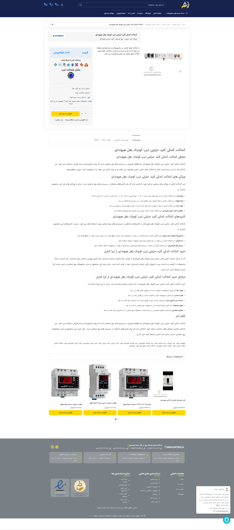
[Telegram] (57, 447)
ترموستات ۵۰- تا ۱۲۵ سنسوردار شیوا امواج (137, 404)
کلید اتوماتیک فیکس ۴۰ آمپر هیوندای (172, 400)
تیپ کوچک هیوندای (146, 343)
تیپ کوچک (171, 343)
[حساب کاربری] (62, 4)
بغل (177, 343)
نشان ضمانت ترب (70, 70)
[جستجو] (80, 5)
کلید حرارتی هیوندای (152, 24)
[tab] (136, 139)
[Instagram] (52, 447)
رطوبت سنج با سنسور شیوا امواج (71, 404)
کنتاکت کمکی (58, 343)
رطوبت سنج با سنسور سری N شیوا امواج (103, 403)
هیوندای (132, 346)
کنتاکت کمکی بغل (179, 346)
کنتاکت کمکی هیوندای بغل (145, 346)
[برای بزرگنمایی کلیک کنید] (180, 71)
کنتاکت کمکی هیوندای (164, 346)
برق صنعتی (175, 24)
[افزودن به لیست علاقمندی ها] (154, 373)
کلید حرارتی (165, 24)
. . (91, 516)
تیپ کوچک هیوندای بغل (129, 343)
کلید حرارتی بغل (104, 343)
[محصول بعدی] (50, 24)
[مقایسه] (154, 368)
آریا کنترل (165, 269)
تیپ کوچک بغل (160, 343)
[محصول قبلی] (55, 24)
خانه (183, 24)
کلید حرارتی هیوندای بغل (73, 343)
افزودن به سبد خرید (65, 114)
